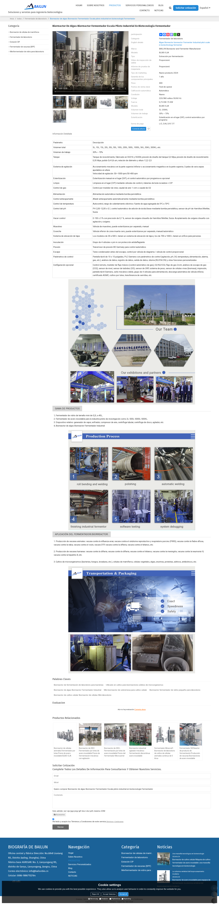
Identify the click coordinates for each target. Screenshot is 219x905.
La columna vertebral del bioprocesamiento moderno (188, 872)
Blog (160, 5)
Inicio (12, 19)
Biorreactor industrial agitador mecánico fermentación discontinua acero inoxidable (139, 752)
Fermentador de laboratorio (36, 19)
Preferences (116, 899)
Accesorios (60, 815)
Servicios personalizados (140, 5)
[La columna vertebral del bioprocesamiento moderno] (163, 876)
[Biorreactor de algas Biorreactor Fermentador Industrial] (131, 341)
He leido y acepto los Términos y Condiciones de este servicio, (87, 821)
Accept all (123, 894)
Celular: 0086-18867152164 (22, 875)
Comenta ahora (140, 709)
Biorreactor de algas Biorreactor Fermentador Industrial (77, 690)
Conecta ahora (138, 129)
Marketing (127, 899)
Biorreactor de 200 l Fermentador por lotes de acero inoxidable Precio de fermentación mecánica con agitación (89, 753)
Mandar (61, 827)
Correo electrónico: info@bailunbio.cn (28, 871)
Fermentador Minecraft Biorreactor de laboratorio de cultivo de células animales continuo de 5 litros (164, 753)
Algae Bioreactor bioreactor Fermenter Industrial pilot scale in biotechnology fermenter (184, 43)
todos (19, 19)
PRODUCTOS (115, 5)
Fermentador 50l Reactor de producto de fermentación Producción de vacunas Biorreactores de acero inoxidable (190, 753)
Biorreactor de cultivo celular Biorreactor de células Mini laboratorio (82, 695)
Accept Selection (109, 894)
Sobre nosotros (95, 5)
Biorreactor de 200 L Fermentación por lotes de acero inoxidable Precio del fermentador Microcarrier (114, 752)
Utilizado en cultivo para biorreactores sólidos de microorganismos (134, 685)
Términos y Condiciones (114, 822)
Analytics (104, 899)
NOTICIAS (158, 10)
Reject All (95, 894)
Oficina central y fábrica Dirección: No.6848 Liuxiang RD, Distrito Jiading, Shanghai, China (35, 855)
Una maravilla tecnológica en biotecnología (188, 854)
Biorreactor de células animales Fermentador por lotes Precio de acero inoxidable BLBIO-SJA (64, 752)
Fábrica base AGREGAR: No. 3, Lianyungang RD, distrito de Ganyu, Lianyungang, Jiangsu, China (32, 864)
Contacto (145, 10)
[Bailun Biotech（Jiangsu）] (35, 6)
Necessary (94, 899)
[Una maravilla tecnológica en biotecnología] (163, 858)
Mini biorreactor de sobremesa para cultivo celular (125, 690)
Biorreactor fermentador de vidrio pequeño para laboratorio (174, 690)
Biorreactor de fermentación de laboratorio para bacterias (78, 685)
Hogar (79, 5)
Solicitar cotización (186, 7)
